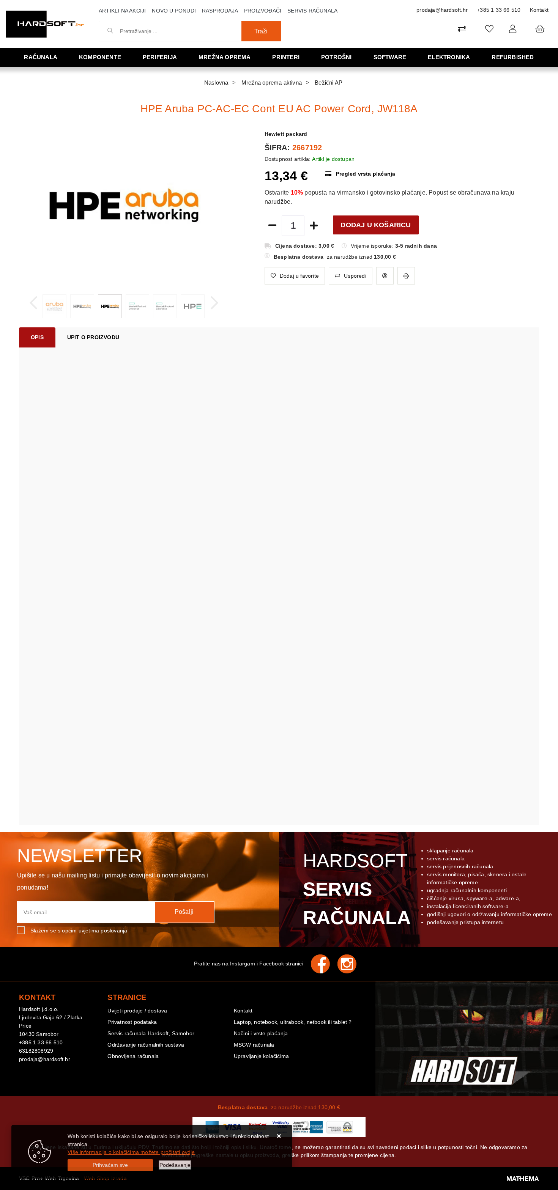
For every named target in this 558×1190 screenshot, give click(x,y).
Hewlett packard (286, 134)
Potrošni (336, 57)
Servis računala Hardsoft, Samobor (150, 1033)
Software (390, 57)
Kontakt (539, 10)
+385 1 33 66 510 (498, 10)
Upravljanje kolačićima (261, 1056)
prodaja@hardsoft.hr (442, 10)
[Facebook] (324, 963)
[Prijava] (512, 29)
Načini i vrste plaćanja (261, 1033)
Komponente (100, 57)
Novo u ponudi (174, 11)
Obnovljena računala (133, 1056)
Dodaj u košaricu (375, 225)
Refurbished (513, 57)
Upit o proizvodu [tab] (93, 337)
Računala (40, 57)
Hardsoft (355, 889)
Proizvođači (262, 11)
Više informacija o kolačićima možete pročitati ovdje (131, 1152)
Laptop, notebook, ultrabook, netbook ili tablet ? (293, 1022)
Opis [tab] (37, 337)
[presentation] (33, 303)
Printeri (285, 57)
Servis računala (312, 11)
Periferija (160, 57)
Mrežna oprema (225, 57)
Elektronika (449, 57)
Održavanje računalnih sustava (145, 1045)
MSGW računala (254, 1045)
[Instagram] (350, 963)
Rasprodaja (220, 11)
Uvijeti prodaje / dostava (137, 1011)
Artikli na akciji (122, 11)
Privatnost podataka (132, 1022)
